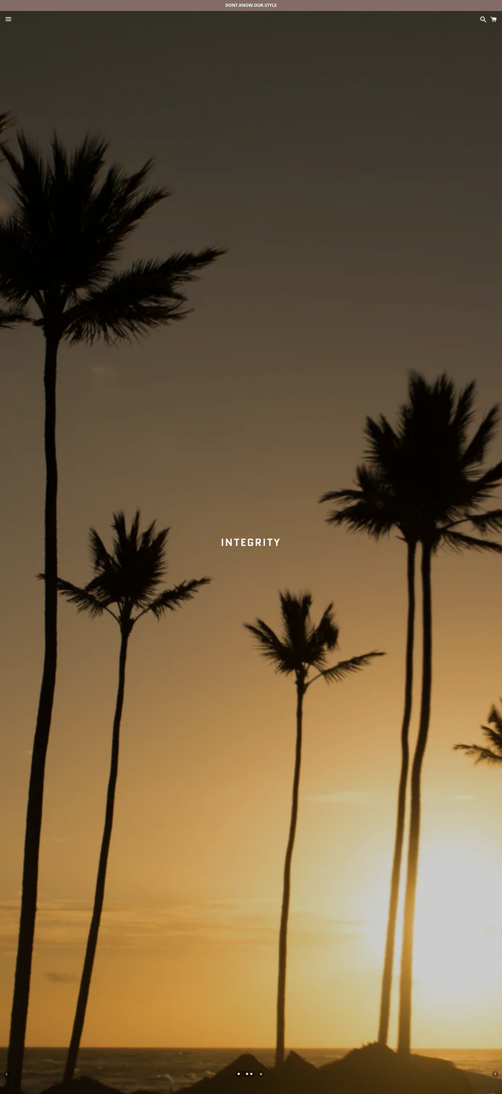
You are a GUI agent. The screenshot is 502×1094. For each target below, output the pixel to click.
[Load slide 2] (243, 1074)
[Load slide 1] (239, 1074)
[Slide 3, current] (247, 1074)
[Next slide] (495, 1074)
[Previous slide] (6, 1074)
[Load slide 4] (251, 1074)
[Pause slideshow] (261, 1074)
